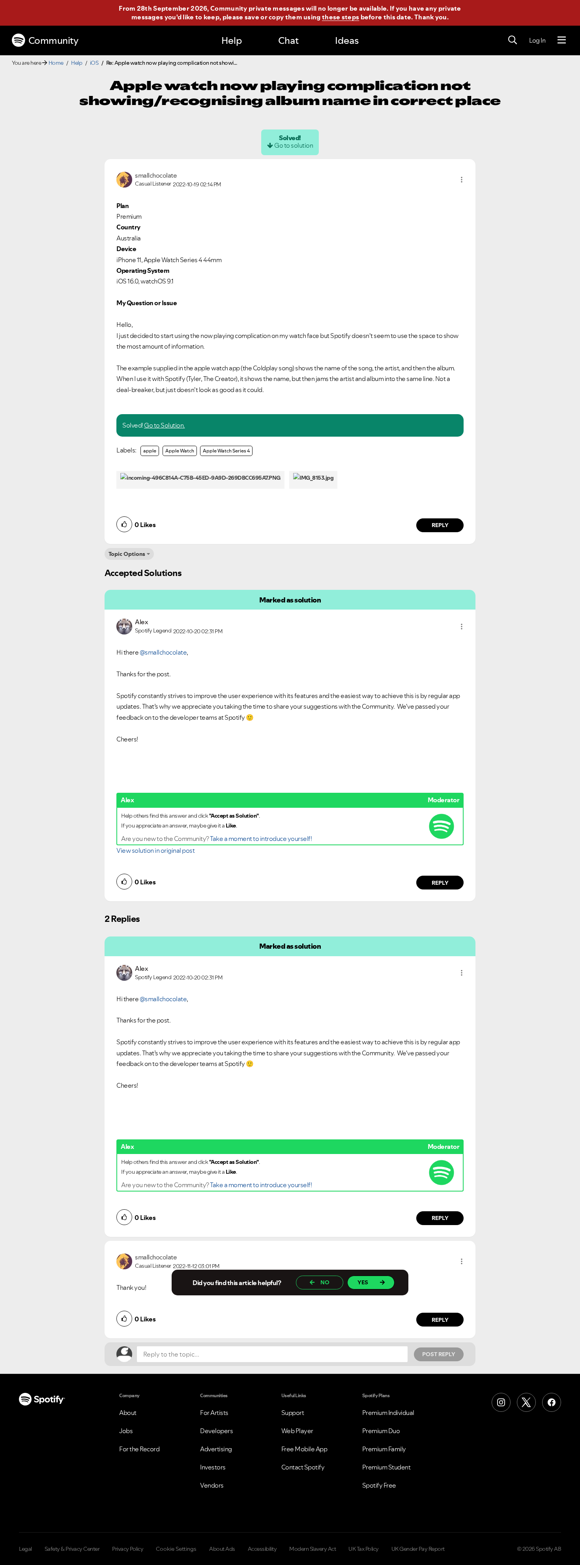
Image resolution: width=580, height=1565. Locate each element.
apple (149, 450)
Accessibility (262, 1548)
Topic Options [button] (127, 554)
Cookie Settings (176, 1548)
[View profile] (124, 179)
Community (53, 40)
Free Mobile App (304, 1449)
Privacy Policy (127, 1548)
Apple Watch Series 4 (226, 450)
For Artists (214, 1412)
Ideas (347, 40)
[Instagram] (501, 1402)
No (324, 1282)
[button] (462, 180)
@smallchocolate (163, 652)
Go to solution (293, 145)
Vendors (212, 1485)
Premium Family (384, 1449)
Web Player (297, 1430)
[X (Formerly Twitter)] (526, 1402)
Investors (213, 1467)
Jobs (126, 1430)
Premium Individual (388, 1412)
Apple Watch (179, 450)
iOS (94, 63)
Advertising (216, 1449)
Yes (362, 1282)
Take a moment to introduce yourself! (261, 838)
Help (231, 40)
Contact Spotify (303, 1467)
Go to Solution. (164, 425)
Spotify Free (379, 1485)
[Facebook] (551, 1402)
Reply (440, 525)
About (128, 1412)
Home (56, 63)
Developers (216, 1430)
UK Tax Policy (363, 1548)
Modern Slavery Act (312, 1548)
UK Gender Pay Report (418, 1548)
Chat (288, 40)
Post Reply (438, 1354)
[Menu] (561, 40)
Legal (25, 1548)
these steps (340, 17)
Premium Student (386, 1467)
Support (292, 1412)
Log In (537, 40)
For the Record (139, 1449)
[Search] (512, 40)
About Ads (222, 1548)
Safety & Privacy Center (72, 1548)
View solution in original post (155, 850)
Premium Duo (381, 1430)
